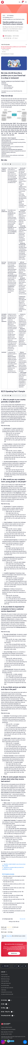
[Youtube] (18, 966)
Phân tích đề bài (5, 49)
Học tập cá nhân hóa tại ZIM (7, 994)
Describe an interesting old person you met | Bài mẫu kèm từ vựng (13, 880)
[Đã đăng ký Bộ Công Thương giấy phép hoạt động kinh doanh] (10, 1041)
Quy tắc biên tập (7, 38)
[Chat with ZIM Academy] (25, 1042)
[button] (19, 2)
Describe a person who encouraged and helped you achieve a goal (14, 877)
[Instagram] (25, 966)
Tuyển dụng (3, 989)
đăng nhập (9, 936)
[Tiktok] (22, 966)
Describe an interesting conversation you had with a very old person (14, 911)
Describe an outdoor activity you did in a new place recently (14, 884)
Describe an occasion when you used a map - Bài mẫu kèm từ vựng (14, 888)
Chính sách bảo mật (5, 976)
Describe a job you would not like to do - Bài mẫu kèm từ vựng (13, 900)
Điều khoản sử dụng (5, 978)
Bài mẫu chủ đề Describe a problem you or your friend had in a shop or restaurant (13, 47)
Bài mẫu (4, 51)
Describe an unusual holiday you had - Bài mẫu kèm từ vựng (13, 892)
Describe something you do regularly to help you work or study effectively (13, 903)
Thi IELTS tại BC (4, 974)
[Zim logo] (2, 2)
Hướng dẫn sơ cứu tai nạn (6, 992)
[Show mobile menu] (26, 2)
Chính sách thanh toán (6, 983)
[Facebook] (15, 966)
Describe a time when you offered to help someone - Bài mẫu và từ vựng (13, 896)
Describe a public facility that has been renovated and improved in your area (12, 907)
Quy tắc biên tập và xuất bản (7, 987)
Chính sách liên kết (5, 981)
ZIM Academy (8, 36)
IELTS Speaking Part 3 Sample (7, 53)
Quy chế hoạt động (5, 985)
